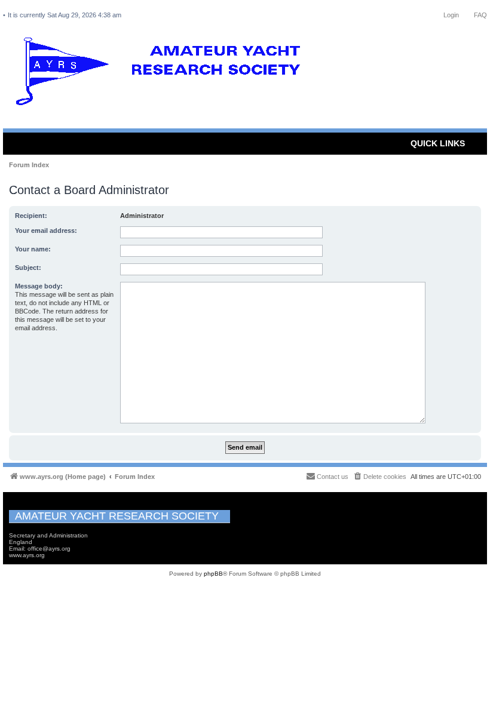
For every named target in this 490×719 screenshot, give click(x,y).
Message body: (39, 286)
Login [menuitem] (451, 15)
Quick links (438, 143)
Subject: (28, 267)
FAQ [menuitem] (480, 15)
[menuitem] (379, 476)
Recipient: (31, 215)
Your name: (33, 249)
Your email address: (46, 230)
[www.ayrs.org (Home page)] (162, 74)
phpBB (213, 573)
